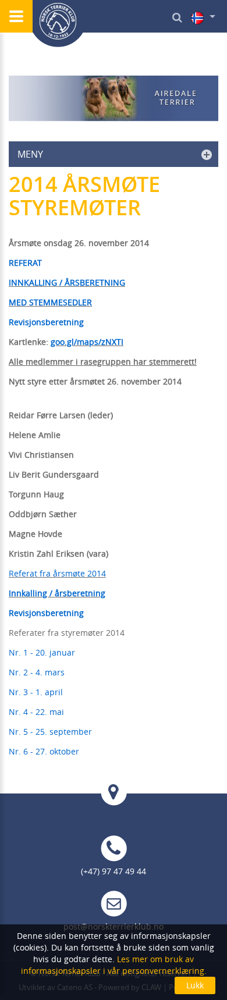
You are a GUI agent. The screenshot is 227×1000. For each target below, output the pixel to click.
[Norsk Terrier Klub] (58, 23)
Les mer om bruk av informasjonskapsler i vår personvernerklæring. (114, 964)
